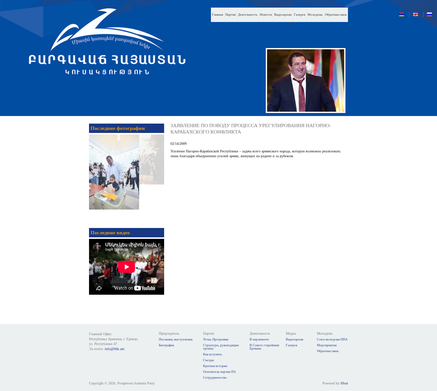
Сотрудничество (215, 377)
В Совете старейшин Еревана (264, 346)
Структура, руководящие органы (221, 346)
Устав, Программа (215, 339)
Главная (217, 14)
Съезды (208, 360)
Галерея (299, 14)
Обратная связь (336, 14)
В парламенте (259, 339)
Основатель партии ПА (219, 372)
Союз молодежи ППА (332, 339)
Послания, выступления (175, 339)
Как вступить (212, 354)
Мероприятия (327, 345)
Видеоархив (283, 14)
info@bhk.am (114, 349)
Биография (166, 345)
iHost (344, 383)
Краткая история (215, 366)
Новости (266, 14)
